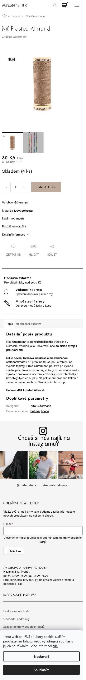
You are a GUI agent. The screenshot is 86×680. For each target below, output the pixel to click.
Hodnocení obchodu (16, 611)
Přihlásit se (14, 551)
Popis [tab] (9, 323)
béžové (34, 411)
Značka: (14, 36)
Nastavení (41, 656)
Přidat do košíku (46, 187)
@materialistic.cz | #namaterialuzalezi (43, 485)
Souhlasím (41, 669)
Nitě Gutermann (40, 406)
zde (55, 645)
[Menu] (76, 5)
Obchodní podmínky (16, 619)
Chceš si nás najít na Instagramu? (44, 441)
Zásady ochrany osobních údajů (23, 626)
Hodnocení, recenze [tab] (28, 323)
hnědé (45, 411)
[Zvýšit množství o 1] (25, 187)
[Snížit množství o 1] (6, 187)
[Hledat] (55, 5)
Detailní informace (13, 234)
